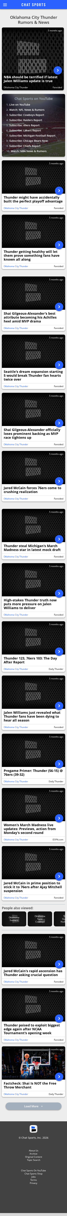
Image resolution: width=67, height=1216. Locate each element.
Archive (33, 1153)
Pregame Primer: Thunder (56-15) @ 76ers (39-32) (33, 773)
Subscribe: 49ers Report (24, 125)
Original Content (33, 1156)
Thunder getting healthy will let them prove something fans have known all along (32, 255)
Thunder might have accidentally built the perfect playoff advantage (33, 199)
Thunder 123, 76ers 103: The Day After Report (30, 660)
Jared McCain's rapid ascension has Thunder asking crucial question (33, 973)
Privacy (33, 1183)
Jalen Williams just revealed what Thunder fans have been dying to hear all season (32, 716)
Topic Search (33, 1160)
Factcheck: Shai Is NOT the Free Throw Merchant (30, 1085)
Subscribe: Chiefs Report (25, 146)
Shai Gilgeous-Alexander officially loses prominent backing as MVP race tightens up (32, 433)
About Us (33, 1150)
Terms (33, 1179)
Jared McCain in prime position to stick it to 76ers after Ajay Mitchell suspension (33, 887)
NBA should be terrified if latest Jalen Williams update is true (31, 79)
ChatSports (33, 5)
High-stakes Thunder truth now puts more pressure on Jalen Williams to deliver (30, 604)
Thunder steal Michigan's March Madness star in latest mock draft (32, 548)
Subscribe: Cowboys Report (26, 115)
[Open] (58, 70)
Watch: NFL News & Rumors (26, 109)
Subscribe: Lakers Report (25, 130)
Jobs (33, 1176)
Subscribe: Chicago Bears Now (28, 140)
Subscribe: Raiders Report (25, 120)
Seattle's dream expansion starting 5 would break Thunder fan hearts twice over (33, 375)
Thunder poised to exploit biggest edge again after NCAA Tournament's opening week (32, 1029)
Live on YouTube (19, 104)
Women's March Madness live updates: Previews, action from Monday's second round (30, 829)
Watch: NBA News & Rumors (29, 151)
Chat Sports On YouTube (33, 1170)
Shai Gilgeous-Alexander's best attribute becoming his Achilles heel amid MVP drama (30, 317)
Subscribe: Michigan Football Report (32, 135)
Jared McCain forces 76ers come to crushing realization (32, 490)
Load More (31, 1106)
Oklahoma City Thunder (16, 87)
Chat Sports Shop (33, 1173)
